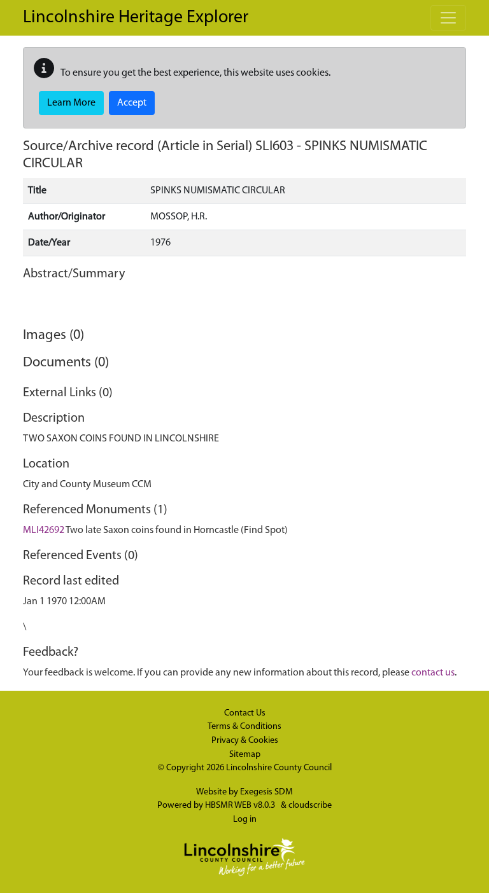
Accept (131, 103)
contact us (433, 673)
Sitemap (244, 754)
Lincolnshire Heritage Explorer (135, 18)
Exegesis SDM (266, 792)
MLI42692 (43, 530)
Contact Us (245, 713)
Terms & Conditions (244, 726)
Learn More (71, 103)
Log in (245, 819)
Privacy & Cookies (244, 740)
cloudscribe (310, 805)
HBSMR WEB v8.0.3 (241, 805)
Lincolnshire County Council (279, 768)
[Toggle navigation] (448, 18)
